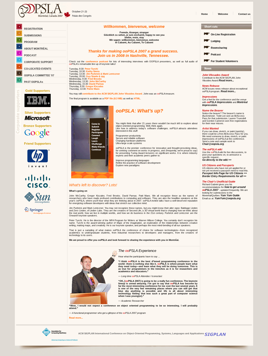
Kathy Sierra (92, 71)
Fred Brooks (95, 79)
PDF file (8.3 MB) (113, 98)
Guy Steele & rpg (95, 76)
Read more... (76, 317)
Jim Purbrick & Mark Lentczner (103, 74)
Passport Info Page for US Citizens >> (224, 173)
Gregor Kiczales (94, 86)
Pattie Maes (93, 89)
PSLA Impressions (219, 102)
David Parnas (96, 84)
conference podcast (97, 61)
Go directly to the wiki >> (216, 159)
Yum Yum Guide (230, 195)
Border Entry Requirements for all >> (224, 176)
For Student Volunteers (224, 61)
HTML (137, 98)
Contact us (244, 14)
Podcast (215, 54)
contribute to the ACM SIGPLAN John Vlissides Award (112, 93)
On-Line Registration (222, 34)
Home (204, 14)
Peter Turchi (91, 69)
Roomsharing (218, 47)
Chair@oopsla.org (213, 144)
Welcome (223, 14)
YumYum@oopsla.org (227, 198)
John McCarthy (97, 81)
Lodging (215, 41)
